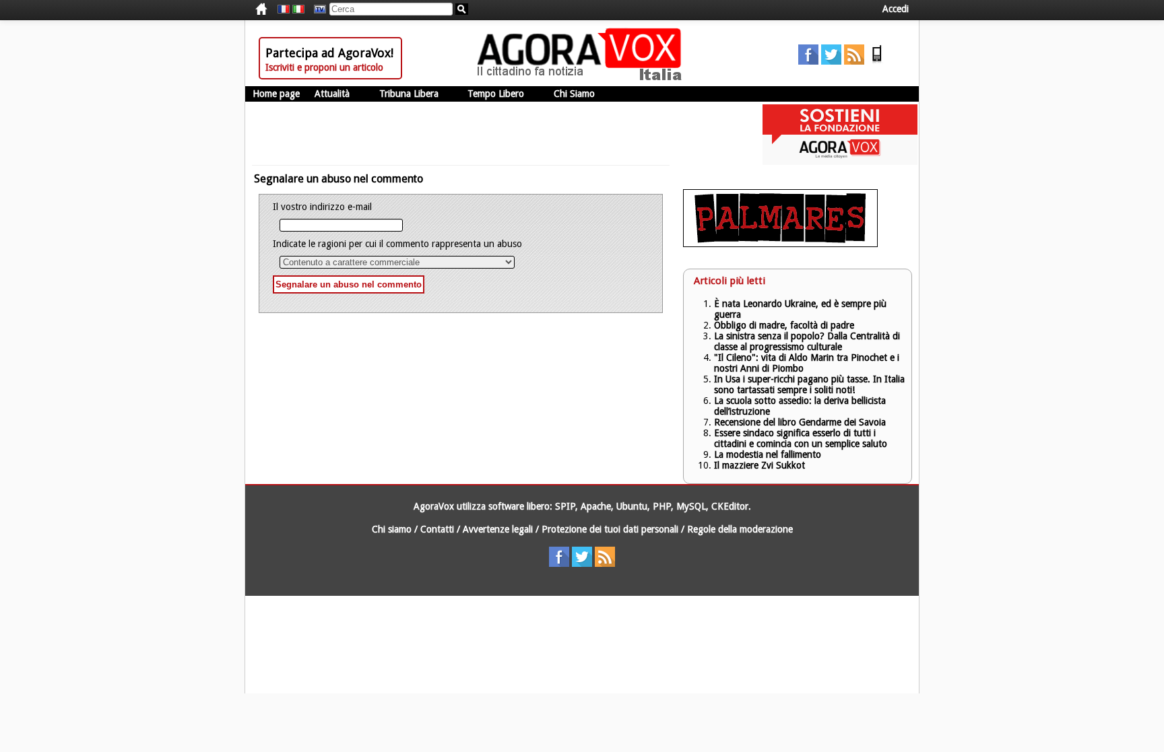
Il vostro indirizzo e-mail (322, 206)
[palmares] (780, 243)
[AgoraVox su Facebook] (808, 61)
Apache (596, 506)
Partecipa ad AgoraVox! (329, 53)
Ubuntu (631, 506)
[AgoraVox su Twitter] (831, 61)
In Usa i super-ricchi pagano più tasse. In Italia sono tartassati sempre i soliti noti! (809, 384)
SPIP (565, 506)
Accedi (895, 8)
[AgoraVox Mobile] (877, 61)
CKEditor (729, 506)
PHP (662, 506)
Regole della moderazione (740, 529)
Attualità (332, 93)
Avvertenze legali (498, 529)
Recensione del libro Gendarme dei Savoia (800, 422)
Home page (276, 93)
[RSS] (854, 61)
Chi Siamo (574, 93)
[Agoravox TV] (316, 9)
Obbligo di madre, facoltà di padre (784, 325)
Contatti (437, 529)
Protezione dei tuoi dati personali (610, 529)
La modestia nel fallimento (767, 454)
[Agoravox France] (284, 9)
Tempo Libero (495, 93)
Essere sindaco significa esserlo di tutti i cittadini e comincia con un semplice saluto (800, 438)
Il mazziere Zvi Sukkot (759, 465)
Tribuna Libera (409, 93)
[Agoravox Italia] (298, 9)
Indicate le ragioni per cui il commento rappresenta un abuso (397, 243)
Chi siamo (392, 529)
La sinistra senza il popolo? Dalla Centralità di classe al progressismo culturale (807, 341)
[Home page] (583, 77)
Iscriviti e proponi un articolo (324, 67)
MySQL (691, 506)
